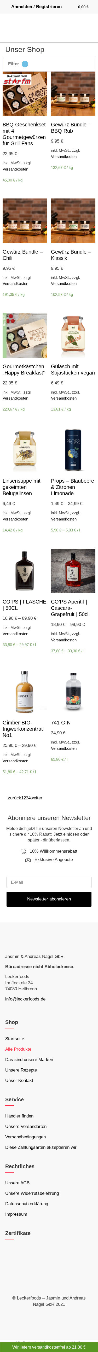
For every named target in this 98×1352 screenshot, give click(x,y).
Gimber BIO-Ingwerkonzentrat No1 (23, 729)
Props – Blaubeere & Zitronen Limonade (72, 487)
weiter (36, 797)
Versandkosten (15, 169)
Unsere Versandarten (26, 1126)
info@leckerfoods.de (25, 999)
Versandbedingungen (25, 1136)
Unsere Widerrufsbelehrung (32, 1193)
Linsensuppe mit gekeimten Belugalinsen (22, 487)
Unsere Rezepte (21, 1070)
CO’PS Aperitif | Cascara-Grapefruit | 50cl (69, 608)
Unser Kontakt (19, 1080)
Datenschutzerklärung (26, 1203)
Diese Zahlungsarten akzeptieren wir (41, 1147)
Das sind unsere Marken (29, 1059)
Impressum (16, 1214)
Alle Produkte (18, 1049)
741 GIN (61, 722)
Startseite (14, 1038)
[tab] (49, 64)
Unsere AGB (17, 1182)
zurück (14, 797)
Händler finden (19, 1116)
